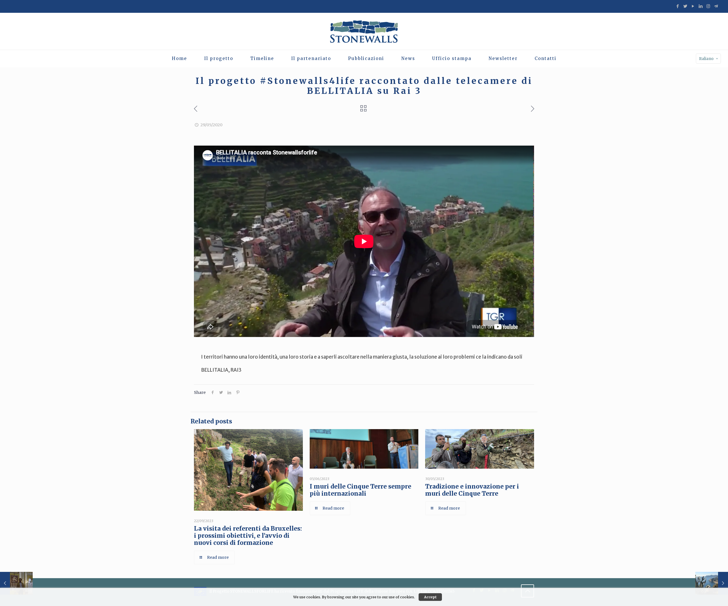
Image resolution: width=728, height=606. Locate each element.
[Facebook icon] (678, 6)
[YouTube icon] (693, 6)
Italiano (706, 58)
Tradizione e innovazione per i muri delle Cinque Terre (472, 490)
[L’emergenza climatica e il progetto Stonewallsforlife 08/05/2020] (16, 583)
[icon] (716, 6)
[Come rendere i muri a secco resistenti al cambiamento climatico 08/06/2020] (711, 583)
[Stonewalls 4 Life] (364, 31)
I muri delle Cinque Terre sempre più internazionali (360, 490)
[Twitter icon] (685, 6)
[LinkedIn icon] (701, 6)
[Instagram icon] (708, 6)
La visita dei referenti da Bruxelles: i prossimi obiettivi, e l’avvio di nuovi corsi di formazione (248, 536)
